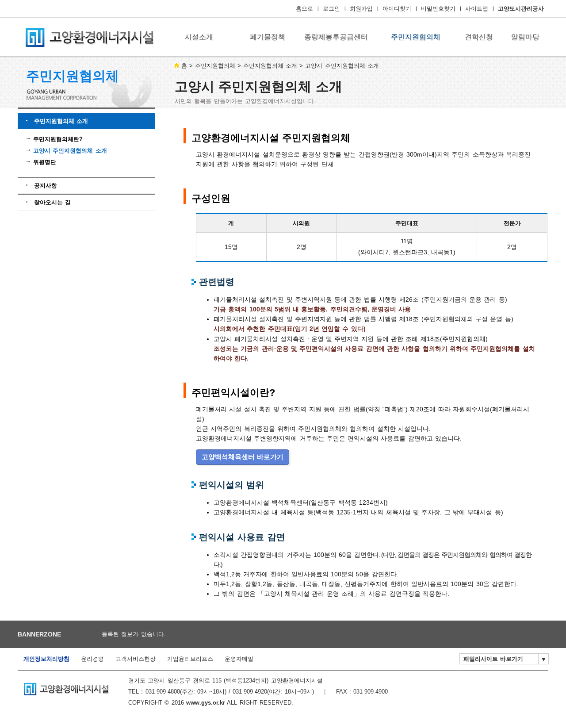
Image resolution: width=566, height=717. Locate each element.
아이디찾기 (396, 8)
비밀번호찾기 (438, 8)
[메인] (88, 37)
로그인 (331, 8)
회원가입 (361, 8)
